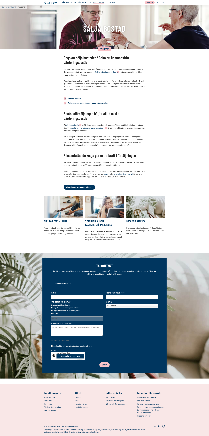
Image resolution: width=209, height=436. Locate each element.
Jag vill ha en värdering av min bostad (66, 308)
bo (106, 174)
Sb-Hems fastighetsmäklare (107, 72)
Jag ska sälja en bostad (61, 305)
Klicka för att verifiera (70, 356)
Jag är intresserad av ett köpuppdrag (66, 311)
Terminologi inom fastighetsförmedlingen (98, 223)
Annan (55, 313)
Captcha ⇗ (79, 359)
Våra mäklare (67, 2)
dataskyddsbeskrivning (83, 346)
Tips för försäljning (55, 221)
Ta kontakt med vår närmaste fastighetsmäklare (87, 128)
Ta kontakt (150, 2)
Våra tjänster (98, 2)
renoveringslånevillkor (123, 174)
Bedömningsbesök (135, 221)
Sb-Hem (112, 2)
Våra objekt (82, 2)
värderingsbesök (73, 125)
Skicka (104, 364)
